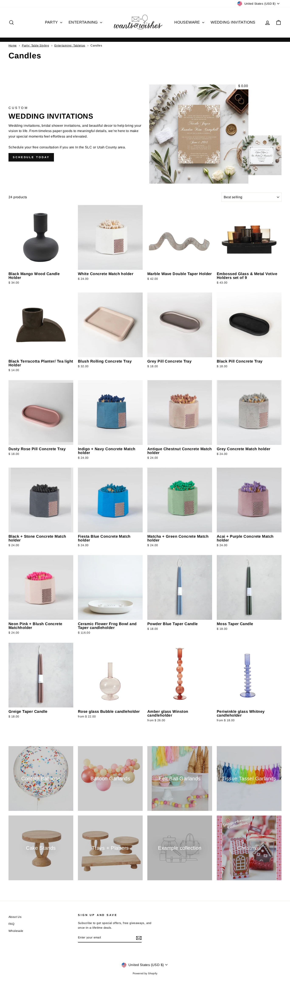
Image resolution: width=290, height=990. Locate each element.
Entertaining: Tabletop (69, 45)
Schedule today (31, 157)
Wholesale (15, 930)
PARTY (52, 22)
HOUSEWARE (187, 22)
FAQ (11, 923)
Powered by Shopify (145, 973)
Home (12, 45)
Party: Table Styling (35, 45)
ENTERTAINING (84, 22)
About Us (14, 916)
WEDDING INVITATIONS (233, 22)
